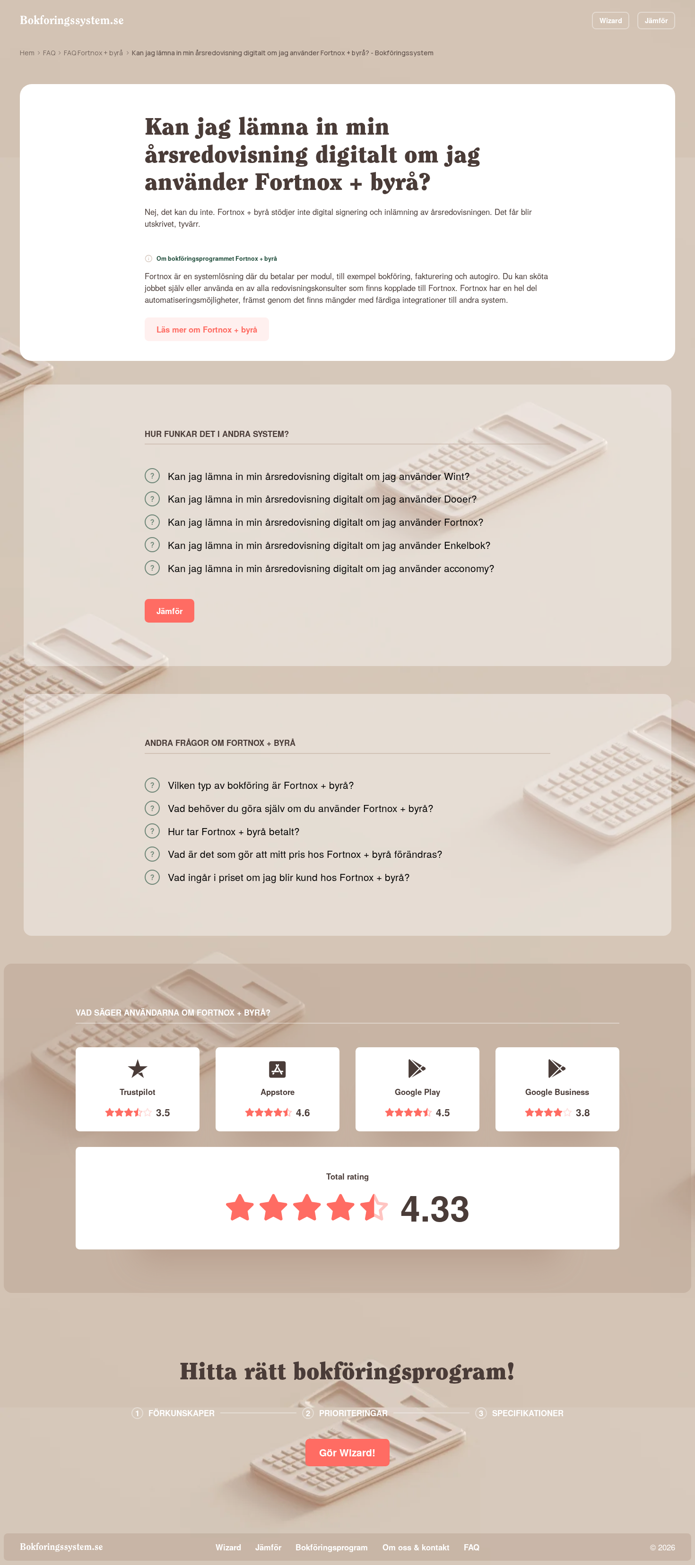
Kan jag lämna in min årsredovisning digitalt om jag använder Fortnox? (326, 522)
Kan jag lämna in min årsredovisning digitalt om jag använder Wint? (319, 476)
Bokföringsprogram (331, 1547)
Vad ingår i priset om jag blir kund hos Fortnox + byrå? (289, 877)
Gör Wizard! (347, 1452)
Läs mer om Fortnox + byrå (206, 329)
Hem (27, 52)
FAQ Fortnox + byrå (93, 52)
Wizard (610, 20)
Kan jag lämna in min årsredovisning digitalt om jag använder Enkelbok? (329, 545)
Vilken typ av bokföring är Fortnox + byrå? (261, 785)
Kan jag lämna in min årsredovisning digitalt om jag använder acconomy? (331, 568)
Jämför (656, 20)
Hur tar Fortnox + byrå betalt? (234, 831)
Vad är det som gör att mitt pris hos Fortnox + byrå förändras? (305, 854)
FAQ (49, 52)
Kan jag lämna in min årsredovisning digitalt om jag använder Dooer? (322, 498)
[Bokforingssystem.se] (71, 20)
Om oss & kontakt (416, 1547)
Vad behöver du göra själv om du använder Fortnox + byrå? (301, 808)
